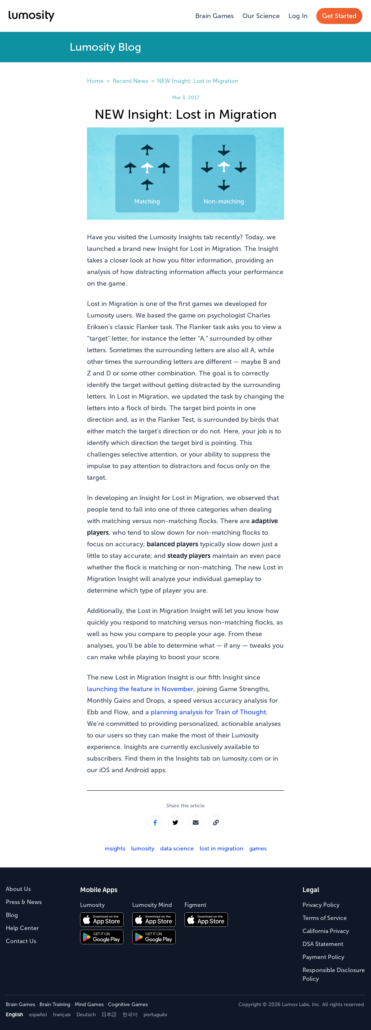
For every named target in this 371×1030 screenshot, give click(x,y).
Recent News (130, 80)
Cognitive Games (128, 1004)
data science (177, 848)
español (38, 1015)
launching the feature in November (140, 689)
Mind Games (89, 1004)
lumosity (142, 848)
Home (95, 80)
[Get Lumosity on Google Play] (102, 937)
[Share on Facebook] (155, 822)
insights (115, 848)
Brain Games (214, 16)
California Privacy (326, 931)
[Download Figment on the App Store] (206, 919)
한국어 (130, 1015)
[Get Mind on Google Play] (154, 937)
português (155, 1015)
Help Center (22, 928)
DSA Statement (323, 944)
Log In (298, 16)
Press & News (24, 902)
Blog (12, 915)
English (14, 1015)
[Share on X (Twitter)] (175, 822)
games (258, 848)
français (62, 1015)
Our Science (261, 16)
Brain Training (54, 1004)
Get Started (339, 16)
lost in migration (221, 848)
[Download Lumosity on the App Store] (102, 919)
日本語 (109, 1015)
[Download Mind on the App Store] (154, 919)
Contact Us (21, 941)
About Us (18, 889)
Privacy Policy (321, 904)
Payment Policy (323, 957)
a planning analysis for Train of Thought (205, 712)
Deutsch (86, 1015)
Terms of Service (325, 918)
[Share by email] (195, 822)
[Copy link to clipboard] (216, 822)
